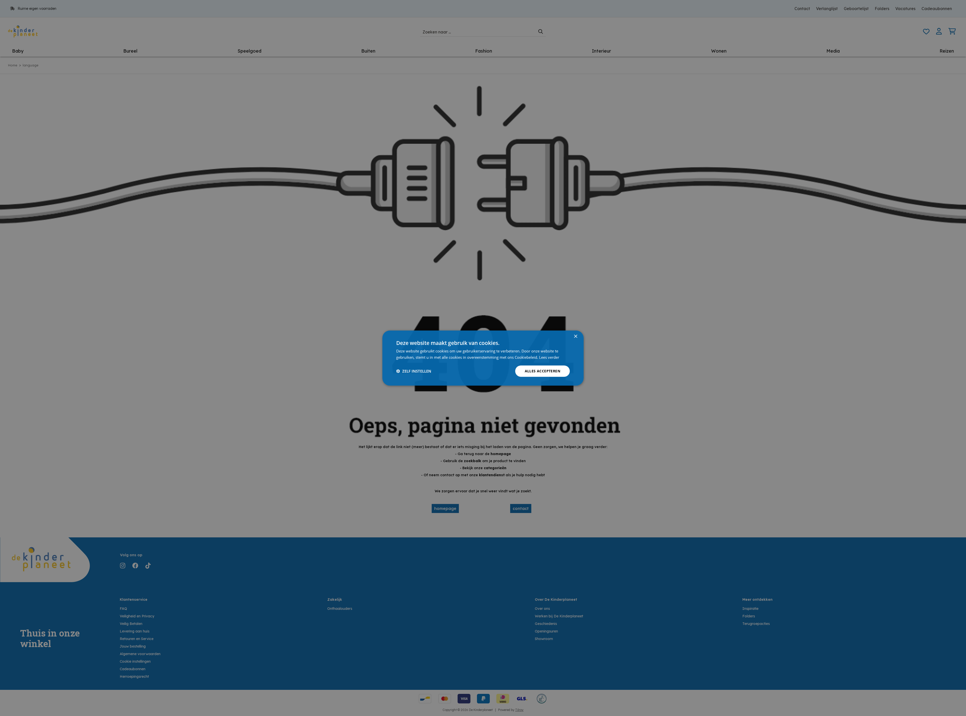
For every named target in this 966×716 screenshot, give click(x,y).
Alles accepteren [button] (542, 371)
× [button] (575, 336)
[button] (413, 371)
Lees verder (549, 357)
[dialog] (483, 358)
